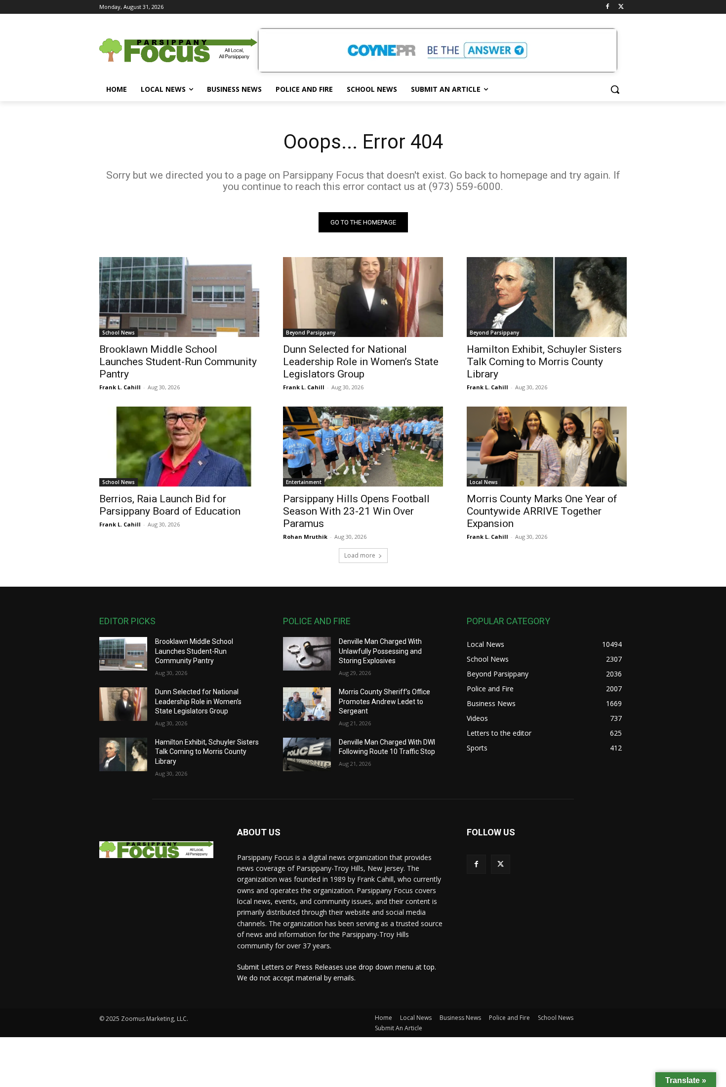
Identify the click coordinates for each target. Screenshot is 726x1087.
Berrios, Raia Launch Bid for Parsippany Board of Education (170, 505)
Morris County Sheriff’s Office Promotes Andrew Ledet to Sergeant (384, 701)
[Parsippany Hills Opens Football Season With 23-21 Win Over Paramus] (363, 447)
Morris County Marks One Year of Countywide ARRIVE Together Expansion (542, 511)
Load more (359, 555)
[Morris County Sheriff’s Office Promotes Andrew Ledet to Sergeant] (307, 704)
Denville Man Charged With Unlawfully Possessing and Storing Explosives (380, 651)
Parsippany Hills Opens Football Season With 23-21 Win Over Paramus (356, 511)
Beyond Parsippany (310, 332)
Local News (484, 482)
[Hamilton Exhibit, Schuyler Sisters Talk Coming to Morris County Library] (547, 297)
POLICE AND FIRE (317, 621)
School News (118, 332)
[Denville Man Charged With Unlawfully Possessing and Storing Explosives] (307, 654)
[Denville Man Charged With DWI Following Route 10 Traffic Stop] (307, 754)
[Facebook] (607, 7)
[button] (615, 89)
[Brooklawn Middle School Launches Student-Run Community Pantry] (179, 297)
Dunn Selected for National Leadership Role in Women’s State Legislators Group (361, 361)
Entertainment (304, 482)
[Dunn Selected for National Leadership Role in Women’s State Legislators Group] (363, 297)
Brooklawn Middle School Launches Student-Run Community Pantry (178, 361)
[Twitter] (621, 7)
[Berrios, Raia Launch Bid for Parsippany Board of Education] (179, 447)
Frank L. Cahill (120, 387)
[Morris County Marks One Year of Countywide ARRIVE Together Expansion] (547, 447)
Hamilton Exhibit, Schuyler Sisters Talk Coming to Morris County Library (544, 361)
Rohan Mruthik (305, 536)
